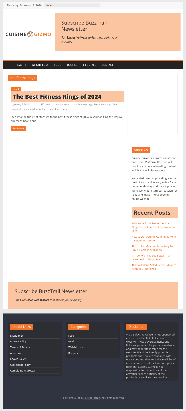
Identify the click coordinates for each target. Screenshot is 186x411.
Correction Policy (20, 364)
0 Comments (62, 104)
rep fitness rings (38, 109)
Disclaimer (16, 335)
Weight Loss (40, 65)
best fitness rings (103, 104)
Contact (107, 65)
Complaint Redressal (22, 370)
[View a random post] (177, 65)
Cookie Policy (18, 359)
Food (57, 65)
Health (21, 65)
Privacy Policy (18, 341)
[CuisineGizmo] (9, 65)
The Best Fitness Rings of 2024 (57, 96)
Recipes (72, 65)
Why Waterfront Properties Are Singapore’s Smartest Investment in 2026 (153, 227)
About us (15, 353)
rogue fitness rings (57, 109)
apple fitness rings (83, 104)
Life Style (89, 65)
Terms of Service (20, 347)
